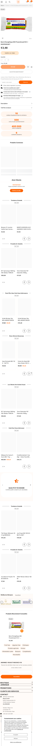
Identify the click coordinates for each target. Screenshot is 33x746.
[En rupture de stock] (21, 630)
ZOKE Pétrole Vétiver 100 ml (24, 577)
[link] (28, 67)
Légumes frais (16, 645)
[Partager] (31, 67)
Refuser (16, 738)
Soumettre (16, 676)
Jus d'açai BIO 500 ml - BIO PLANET (24, 534)
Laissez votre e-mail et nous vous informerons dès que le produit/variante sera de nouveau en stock (16, 78)
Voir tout (16, 295)
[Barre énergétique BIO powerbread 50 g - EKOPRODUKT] (16, 625)
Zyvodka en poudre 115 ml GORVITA (8, 577)
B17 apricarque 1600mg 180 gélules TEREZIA (8, 271)
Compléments (27, 651)
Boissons (17, 651)
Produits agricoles (13, 648)
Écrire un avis (16, 190)
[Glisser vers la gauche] (24, 239)
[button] (1, 602)
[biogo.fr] (6, 602)
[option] (16, 24)
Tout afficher (18, 595)
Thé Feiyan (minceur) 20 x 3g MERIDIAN (8, 534)
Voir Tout (16, 202)
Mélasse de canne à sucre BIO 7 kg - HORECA (7, 456)
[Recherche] (10, 2)
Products (8, 5)
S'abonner (25, 82)
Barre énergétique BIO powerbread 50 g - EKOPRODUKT (15, 637)
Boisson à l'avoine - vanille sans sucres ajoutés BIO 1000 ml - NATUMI (7, 228)
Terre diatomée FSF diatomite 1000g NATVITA (22, 272)
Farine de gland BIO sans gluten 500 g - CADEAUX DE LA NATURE (24, 362)
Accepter (15, 734)
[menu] (2, 2)
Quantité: (3, 57)
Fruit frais (7, 645)
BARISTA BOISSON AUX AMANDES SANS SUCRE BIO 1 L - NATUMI (24, 228)
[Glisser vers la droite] (29, 239)
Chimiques (26, 645)
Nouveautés (16, 654)
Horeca (23, 648)
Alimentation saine (7, 651)
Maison (2, 5)
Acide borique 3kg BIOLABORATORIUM (23, 319)
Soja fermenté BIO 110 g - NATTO (8, 362)
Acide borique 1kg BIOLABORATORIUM (8, 319)
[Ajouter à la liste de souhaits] (21, 627)
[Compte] (6, 2)
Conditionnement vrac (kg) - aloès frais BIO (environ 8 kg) (23, 456)
